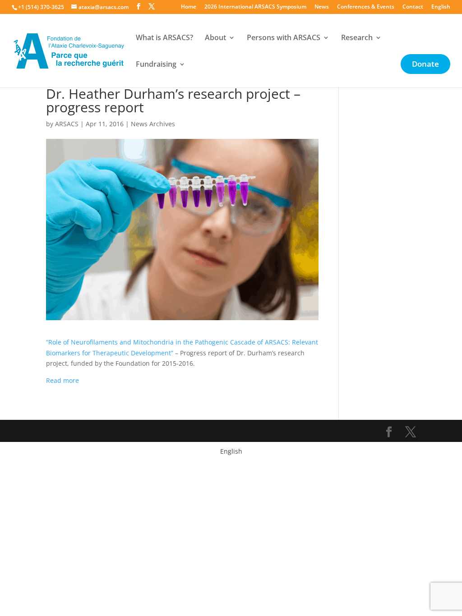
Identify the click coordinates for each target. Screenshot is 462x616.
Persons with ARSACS (283, 38)
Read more (62, 380)
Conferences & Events (365, 7)
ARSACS (67, 124)
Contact (412, 7)
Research (357, 38)
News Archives (153, 124)
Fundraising (156, 65)
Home (188, 7)
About (215, 38)
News (321, 7)
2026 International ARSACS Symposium (255, 7)
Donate (425, 65)
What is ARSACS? (164, 38)
